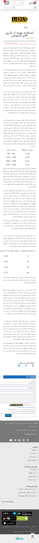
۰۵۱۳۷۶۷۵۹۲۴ (31, 430)
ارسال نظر (8, 415)
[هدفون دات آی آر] (32, 2)
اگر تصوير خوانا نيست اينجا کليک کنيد (26, 407)
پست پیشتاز (32, 480)
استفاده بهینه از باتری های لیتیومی (19, 34)
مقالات (34, 450)
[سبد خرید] (6, 3)
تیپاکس (33, 469)
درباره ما (33, 453)
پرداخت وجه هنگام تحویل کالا (27, 496)
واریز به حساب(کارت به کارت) (27, 489)
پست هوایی (32, 473)
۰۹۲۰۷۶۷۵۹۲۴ (20, 430)
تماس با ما (33, 457)
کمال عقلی (23, 44)
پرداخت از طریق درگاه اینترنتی (27, 492)
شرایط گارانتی (32, 460)
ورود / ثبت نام (8, 7)
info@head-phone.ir (29, 434)
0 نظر (27, 38)
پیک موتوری (32, 476)
